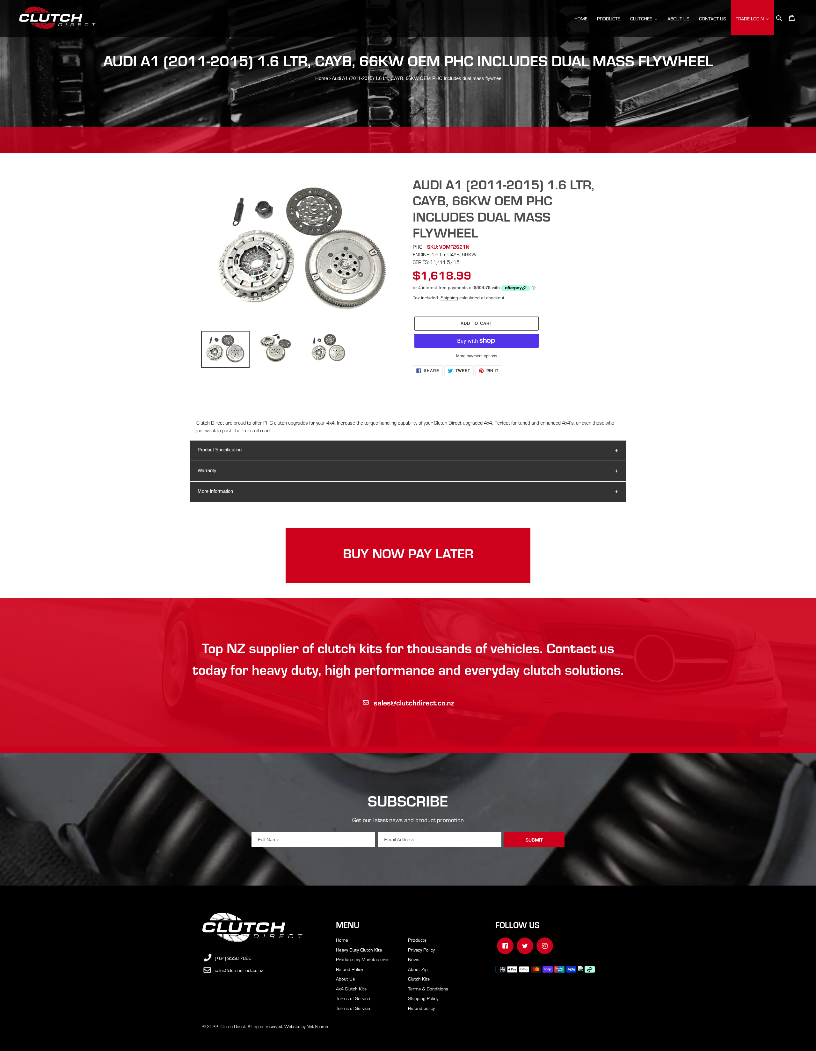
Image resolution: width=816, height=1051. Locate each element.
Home (321, 78)
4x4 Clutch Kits (351, 988)
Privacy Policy (421, 949)
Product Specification (220, 449)
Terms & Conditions (428, 988)
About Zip (418, 969)
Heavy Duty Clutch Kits (359, 949)
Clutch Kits (419, 978)
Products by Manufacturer (362, 959)
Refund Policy (349, 969)
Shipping (449, 297)
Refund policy (421, 1008)
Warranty (207, 470)
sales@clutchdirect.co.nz (414, 702)
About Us (345, 978)
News (413, 959)
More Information (215, 491)
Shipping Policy (423, 998)
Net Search (317, 1026)
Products (417, 940)
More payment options (476, 356)
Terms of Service (353, 998)
